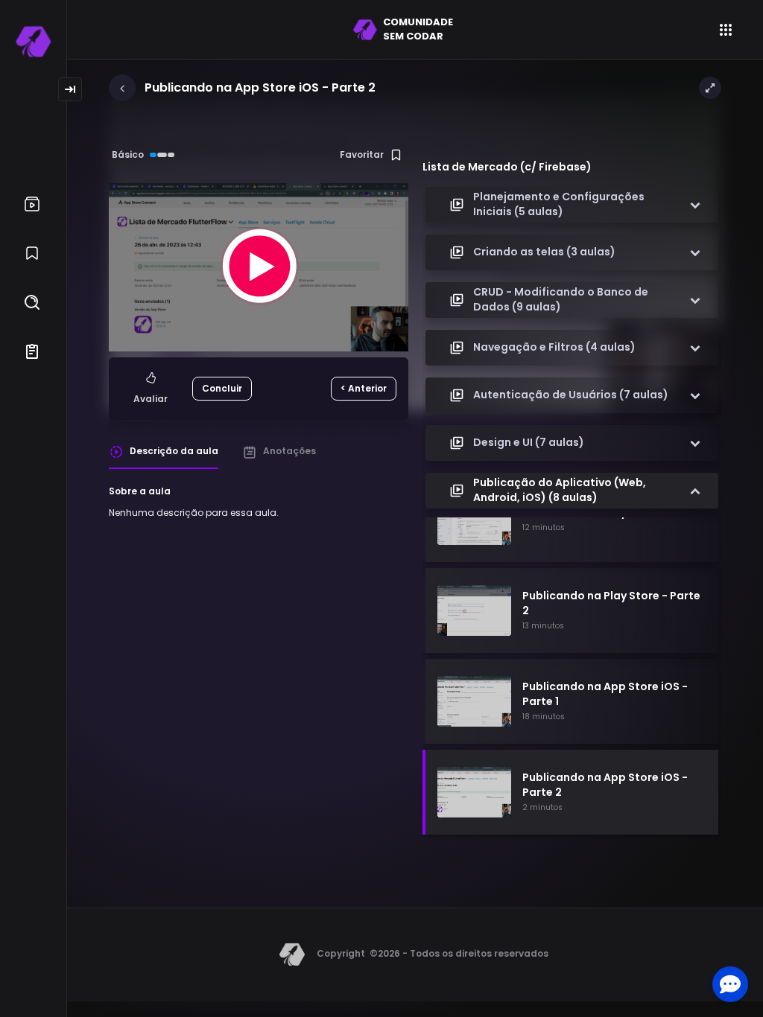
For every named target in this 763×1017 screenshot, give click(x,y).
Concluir (222, 388)
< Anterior (364, 388)
